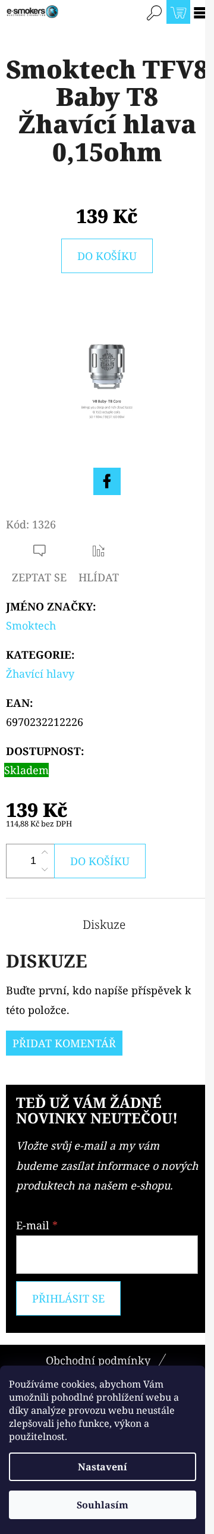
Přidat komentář (64, 1043)
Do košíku (107, 256)
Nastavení (102, 1466)
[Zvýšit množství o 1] (45, 852)
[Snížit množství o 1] (45, 869)
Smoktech (31, 625)
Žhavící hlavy (40, 673)
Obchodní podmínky (98, 1360)
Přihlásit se (68, 1298)
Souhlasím (102, 1504)
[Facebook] (107, 481)
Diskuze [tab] (104, 924)
